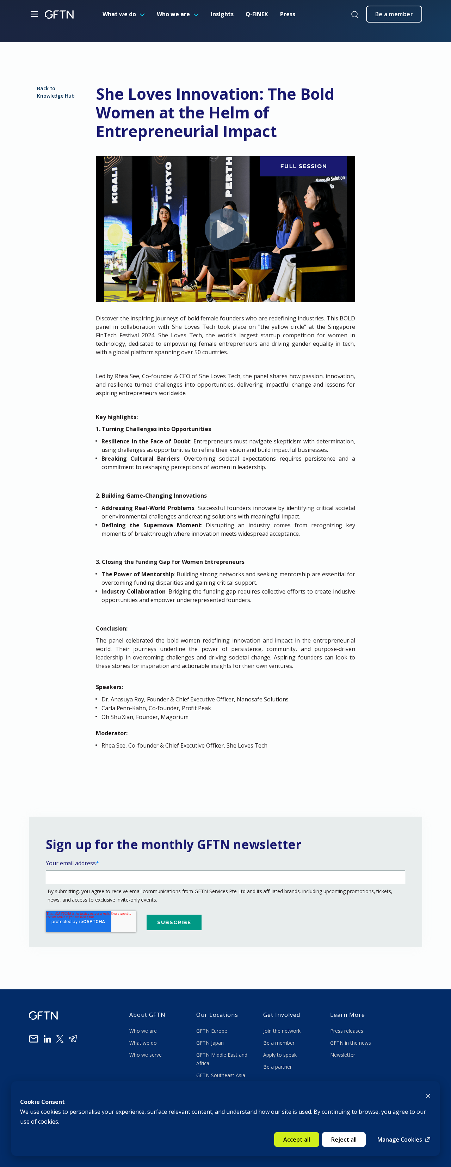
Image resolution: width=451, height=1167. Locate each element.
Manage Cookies (399, 1139)
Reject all (344, 1139)
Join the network (282, 1030)
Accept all (296, 1139)
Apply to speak (280, 1054)
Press (287, 14)
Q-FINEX (257, 14)
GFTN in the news (350, 1042)
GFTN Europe (212, 1030)
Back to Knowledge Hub (56, 92)
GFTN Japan (210, 1042)
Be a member (279, 1042)
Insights (222, 14)
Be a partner (277, 1066)
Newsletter (342, 1054)
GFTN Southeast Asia (220, 1075)
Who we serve (145, 1054)
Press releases (346, 1030)
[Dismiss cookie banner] (428, 1095)
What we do (119, 14)
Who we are (173, 14)
